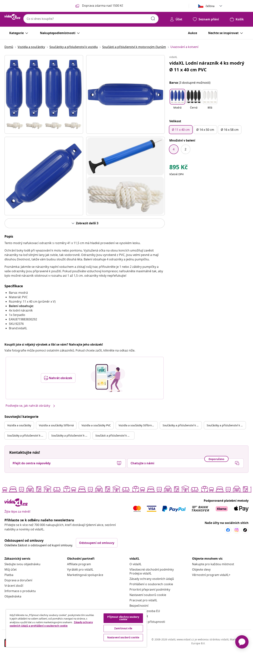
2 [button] (185, 149)
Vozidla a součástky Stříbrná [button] (56, 425)
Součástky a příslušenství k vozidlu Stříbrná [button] (226, 425)
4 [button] (173, 149)
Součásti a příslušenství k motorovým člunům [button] (114, 435)
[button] (177, 101)
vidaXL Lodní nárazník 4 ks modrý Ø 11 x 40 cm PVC (206, 66)
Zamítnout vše (123, 628)
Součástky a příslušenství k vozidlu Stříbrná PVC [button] (70, 435)
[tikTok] (245, 530)
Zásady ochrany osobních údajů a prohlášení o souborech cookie (51, 624)
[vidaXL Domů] (12, 17)
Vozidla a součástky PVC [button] (96, 425)
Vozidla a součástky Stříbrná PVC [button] (138, 425)
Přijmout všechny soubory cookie (123, 618)
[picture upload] (107, 378)
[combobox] (91, 18)
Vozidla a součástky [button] (19, 425)
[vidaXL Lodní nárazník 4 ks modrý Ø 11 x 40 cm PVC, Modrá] (44, 94)
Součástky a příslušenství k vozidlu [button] (182, 425)
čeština (210, 6)
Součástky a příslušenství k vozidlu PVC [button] (26, 435)
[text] (178, 168)
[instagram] (236, 530)
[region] (76, 628)
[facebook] (228, 530)
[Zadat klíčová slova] (153, 18)
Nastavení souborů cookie (147, 595)
